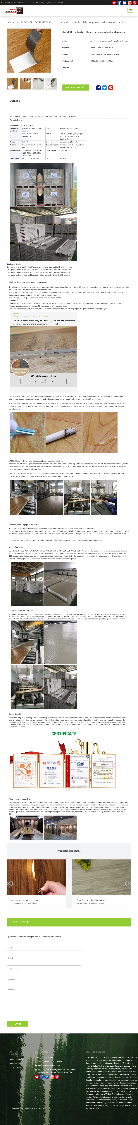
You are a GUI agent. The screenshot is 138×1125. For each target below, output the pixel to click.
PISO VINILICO (16, 1064)
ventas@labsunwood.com (49, 1065)
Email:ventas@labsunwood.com (49, 2)
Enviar (17, 1024)
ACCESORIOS (15, 1068)
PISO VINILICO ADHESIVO (36, 22)
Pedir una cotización (75, 87)
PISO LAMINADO (16, 1060)
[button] (54, 84)
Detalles (15, 100)
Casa (11, 22)
